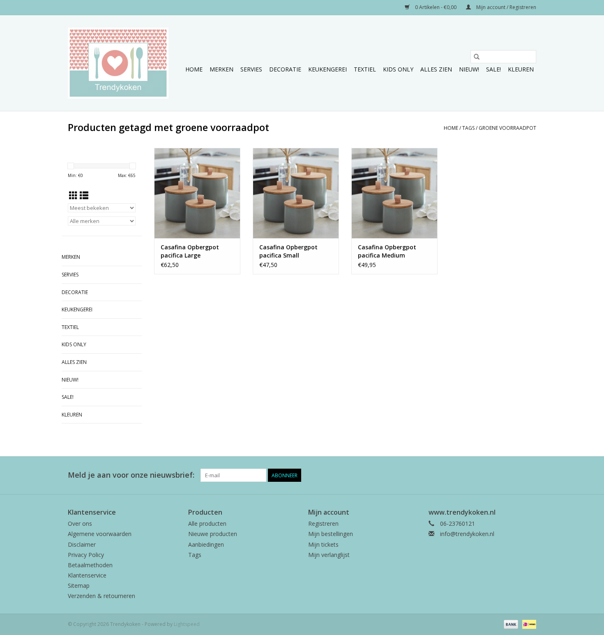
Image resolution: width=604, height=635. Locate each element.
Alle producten (207, 523)
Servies (251, 69)
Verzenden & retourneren (101, 596)
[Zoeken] (476, 56)
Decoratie (285, 69)
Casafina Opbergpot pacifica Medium (387, 251)
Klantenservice (87, 575)
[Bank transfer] (510, 623)
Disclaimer (82, 544)
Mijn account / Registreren (505, 7)
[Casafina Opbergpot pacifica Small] (296, 193)
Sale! (493, 69)
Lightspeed (187, 624)
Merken (221, 69)
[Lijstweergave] (84, 195)
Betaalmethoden (90, 565)
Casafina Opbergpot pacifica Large (190, 251)
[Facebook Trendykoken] (500, 475)
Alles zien (436, 69)
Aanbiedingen (206, 544)
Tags (468, 127)
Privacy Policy (86, 555)
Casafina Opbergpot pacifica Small (288, 251)
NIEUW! (469, 69)
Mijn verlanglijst (329, 555)
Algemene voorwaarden (99, 534)
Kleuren (521, 69)
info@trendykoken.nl (467, 534)
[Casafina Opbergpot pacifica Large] (197, 193)
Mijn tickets (323, 544)
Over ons (80, 523)
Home (194, 69)
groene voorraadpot (507, 127)
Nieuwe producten (212, 534)
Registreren (323, 523)
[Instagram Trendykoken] (529, 475)
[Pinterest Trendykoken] (514, 475)
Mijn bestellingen (330, 534)
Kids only (398, 69)
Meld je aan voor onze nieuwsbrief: (131, 475)
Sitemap (79, 585)
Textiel (365, 69)
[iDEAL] (527, 623)
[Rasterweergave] (73, 195)
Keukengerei (327, 69)
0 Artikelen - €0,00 (436, 7)
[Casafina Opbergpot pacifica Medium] (394, 193)
